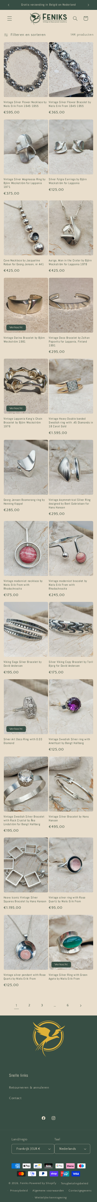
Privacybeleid (19, 1190)
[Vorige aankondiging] (9, 5)
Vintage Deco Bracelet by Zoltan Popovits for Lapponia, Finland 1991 (69, 341)
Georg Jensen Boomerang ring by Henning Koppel (24, 502)
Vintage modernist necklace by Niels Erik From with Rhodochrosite (23, 584)
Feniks (24, 1183)
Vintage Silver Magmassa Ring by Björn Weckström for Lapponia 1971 (24, 183)
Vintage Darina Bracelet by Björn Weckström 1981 (24, 339)
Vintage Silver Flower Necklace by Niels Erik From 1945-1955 (25, 104)
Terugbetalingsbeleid (74, 1183)
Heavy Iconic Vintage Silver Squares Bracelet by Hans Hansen (25, 899)
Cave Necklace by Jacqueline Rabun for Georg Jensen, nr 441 (24, 262)
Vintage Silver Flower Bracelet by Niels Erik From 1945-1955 (70, 104)
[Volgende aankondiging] (88, 5)
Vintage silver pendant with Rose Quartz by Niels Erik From (25, 977)
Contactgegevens (80, 1190)
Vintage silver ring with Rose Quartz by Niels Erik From (67, 899)
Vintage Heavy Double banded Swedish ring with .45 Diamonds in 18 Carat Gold (71, 422)
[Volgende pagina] (80, 1005)
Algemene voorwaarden (48, 1190)
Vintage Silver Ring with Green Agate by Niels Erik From (68, 977)
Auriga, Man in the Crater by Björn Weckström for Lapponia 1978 (70, 262)
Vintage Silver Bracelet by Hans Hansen (69, 818)
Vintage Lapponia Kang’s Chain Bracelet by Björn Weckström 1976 (23, 422)
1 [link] (16, 1005)
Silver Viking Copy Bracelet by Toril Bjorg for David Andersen (71, 664)
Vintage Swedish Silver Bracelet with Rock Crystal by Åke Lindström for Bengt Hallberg (24, 820)
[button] (9, 18)
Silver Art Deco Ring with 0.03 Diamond (23, 741)
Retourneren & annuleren (29, 1087)
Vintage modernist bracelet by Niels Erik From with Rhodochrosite (68, 584)
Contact (15, 1098)
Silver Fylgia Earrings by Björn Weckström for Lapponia (68, 181)
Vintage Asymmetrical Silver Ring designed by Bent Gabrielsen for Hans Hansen (70, 503)
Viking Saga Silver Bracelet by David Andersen (23, 664)
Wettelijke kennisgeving (51, 1197)
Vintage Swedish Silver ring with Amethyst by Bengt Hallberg (69, 741)
